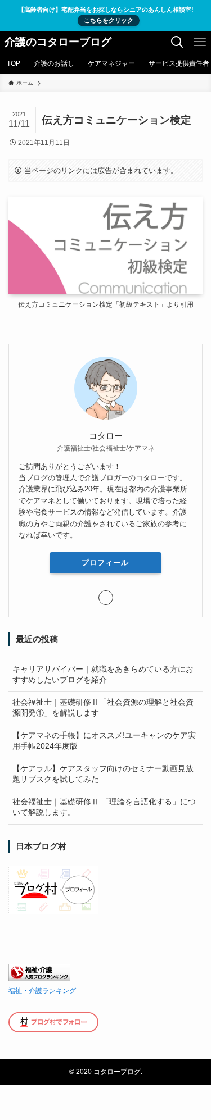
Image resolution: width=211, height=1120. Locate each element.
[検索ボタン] (177, 42)
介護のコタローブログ (58, 42)
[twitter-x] (105, 597)
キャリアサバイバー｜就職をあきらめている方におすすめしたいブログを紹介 (103, 674)
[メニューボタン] (199, 42)
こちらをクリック (108, 20)
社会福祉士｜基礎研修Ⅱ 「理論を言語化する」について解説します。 (104, 807)
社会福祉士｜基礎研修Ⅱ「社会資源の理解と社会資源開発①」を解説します (103, 707)
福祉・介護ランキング (42, 991)
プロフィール (105, 562)
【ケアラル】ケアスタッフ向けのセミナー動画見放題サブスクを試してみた (103, 774)
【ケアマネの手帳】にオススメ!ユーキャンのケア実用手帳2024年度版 (104, 740)
